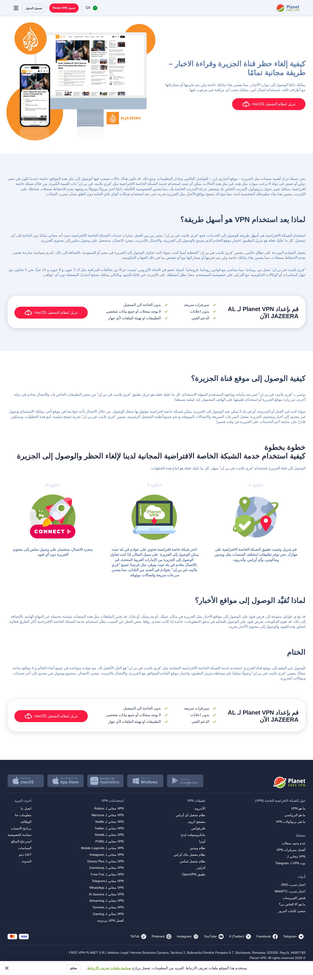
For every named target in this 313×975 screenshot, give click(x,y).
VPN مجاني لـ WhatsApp (106, 887)
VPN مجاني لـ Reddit (109, 835)
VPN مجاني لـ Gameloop (106, 867)
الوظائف (25, 821)
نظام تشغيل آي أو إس (190, 815)
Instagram (184, 936)
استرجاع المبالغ (21, 841)
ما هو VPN (298, 808)
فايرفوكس (198, 828)
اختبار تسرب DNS (293, 884)
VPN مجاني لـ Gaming (108, 914)
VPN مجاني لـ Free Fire (107, 874)
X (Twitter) (236, 936)
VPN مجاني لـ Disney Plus (105, 861)
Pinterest (158, 936)
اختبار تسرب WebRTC (290, 891)
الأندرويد (199, 808)
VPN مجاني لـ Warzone (107, 815)
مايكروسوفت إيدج (193, 835)
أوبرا (202, 841)
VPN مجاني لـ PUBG (109, 841)
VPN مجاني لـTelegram (108, 881)
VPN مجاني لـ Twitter (109, 828)
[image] (288, 781)
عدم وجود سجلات (293, 843)
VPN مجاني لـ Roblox (109, 808)
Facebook (263, 936)
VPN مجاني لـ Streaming (106, 900)
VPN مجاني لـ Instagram (107, 854)
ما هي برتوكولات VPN (290, 821)
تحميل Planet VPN (64, 8)
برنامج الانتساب (21, 828)
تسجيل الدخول (33, 8)
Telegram (290, 936)
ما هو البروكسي (294, 815)
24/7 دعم (25, 854)
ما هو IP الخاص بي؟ (292, 904)
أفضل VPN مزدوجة (110, 920)
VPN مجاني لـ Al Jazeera (106, 894)
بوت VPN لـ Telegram (290, 863)
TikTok (134, 936)
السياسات (24, 848)
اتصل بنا (26, 808)
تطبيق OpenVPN (193, 874)
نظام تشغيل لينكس (192, 861)
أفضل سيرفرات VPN (291, 850)
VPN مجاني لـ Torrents (108, 907)
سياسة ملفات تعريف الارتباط (109, 968)
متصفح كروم (196, 821)
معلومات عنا (23, 815)
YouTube (210, 936)
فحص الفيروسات (294, 898)
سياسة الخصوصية (19, 835)
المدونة (26, 861)
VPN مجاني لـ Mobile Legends (102, 848)
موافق (73, 968)
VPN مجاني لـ (296, 856)
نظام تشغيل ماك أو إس (189, 854)
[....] (287, 8)
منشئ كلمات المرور (291, 911)
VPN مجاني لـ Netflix (109, 821)
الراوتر (200, 867)
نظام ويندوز (197, 848)
